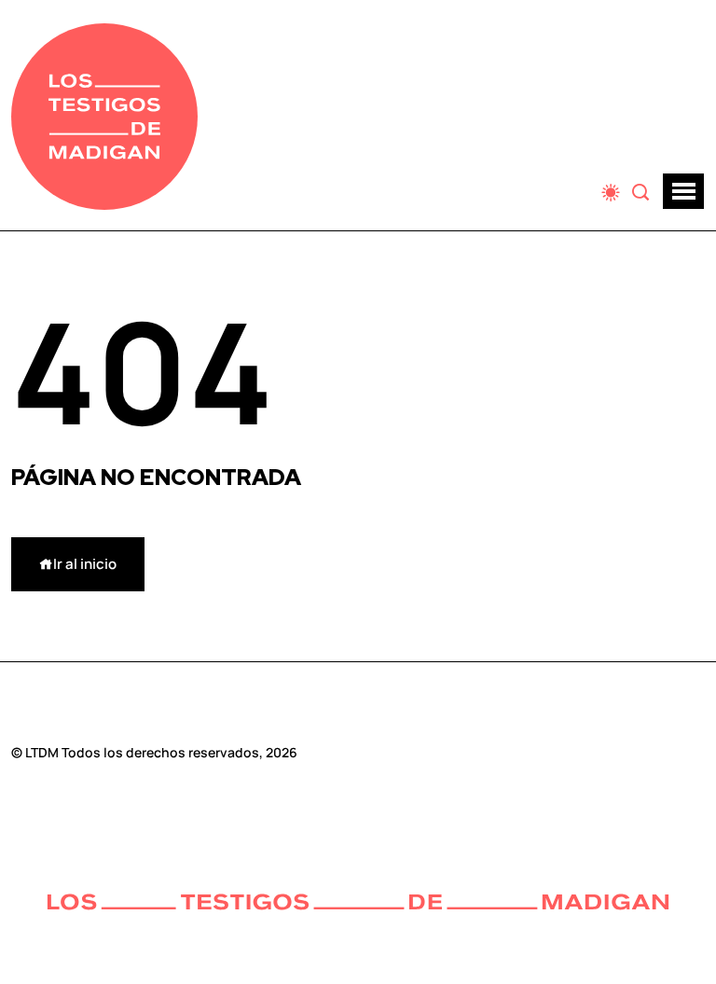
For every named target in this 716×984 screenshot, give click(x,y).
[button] (683, 191)
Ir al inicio (85, 564)
